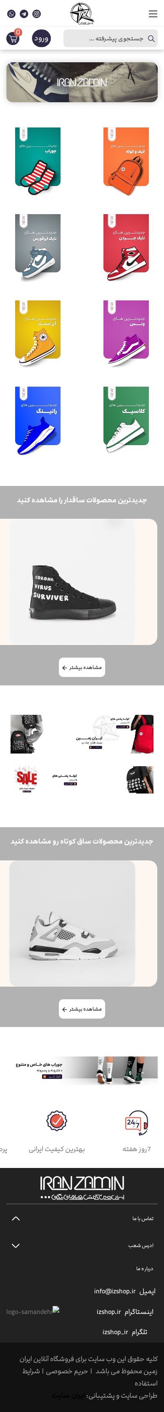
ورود (41, 38)
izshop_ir (115, 1332)
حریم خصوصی (67, 1371)
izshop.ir (109, 1312)
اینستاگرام (138, 1312)
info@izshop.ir (115, 1291)
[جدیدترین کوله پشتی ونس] (98, 780)
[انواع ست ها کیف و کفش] (27, 780)
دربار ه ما (144, 1268)
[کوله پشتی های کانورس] (130, 734)
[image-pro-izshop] (126, 421)
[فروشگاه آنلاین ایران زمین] (82, 13)
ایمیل (147, 1291)
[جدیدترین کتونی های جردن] (59, 734)
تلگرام (139, 1332)
